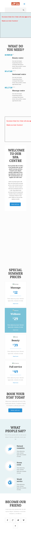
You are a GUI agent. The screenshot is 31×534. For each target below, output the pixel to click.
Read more (15, 303)
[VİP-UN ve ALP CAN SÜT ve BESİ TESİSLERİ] (15, 4)
